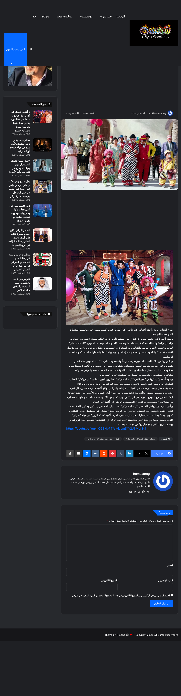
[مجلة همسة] (154, 33)
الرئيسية (120, 16)
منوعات (45, 16)
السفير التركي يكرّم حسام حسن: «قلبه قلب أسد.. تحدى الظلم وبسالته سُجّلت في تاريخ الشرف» (19, 237)
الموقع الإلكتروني (109, 580)
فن (34, 16)
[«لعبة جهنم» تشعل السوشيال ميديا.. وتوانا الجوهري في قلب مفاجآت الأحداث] (42, 165)
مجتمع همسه (86, 16)
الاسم (170, 565)
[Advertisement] (119, 83)
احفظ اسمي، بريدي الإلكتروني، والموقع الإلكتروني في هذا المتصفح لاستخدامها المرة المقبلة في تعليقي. (120, 595)
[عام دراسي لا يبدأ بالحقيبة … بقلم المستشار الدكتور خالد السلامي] (42, 283)
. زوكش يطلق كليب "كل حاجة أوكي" (140, 439)
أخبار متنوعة (106, 16)
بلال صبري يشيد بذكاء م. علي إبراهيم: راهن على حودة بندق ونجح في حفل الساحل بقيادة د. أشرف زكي (19, 189)
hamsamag (161, 113)
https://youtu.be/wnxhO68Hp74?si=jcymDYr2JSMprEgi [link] (106, 428)
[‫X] (139, 492)
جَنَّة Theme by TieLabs (117, 634)
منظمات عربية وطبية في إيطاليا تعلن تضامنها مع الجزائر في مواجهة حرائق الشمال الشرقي (19, 262)
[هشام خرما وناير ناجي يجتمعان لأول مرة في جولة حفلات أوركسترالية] (42, 145)
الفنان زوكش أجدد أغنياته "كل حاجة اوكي (103, 439)
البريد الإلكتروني (165, 580)
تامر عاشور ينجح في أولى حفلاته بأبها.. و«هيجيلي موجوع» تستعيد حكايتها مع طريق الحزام (20, 213)
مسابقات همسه (64, 16)
